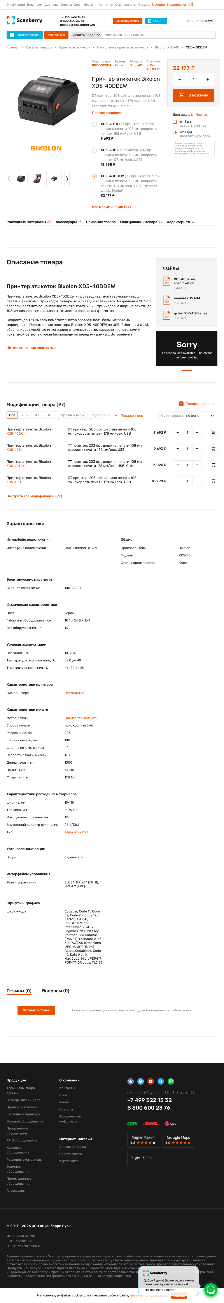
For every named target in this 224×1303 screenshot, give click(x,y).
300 (37, 415)
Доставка (51, 5)
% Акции (158, 5)
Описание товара (101, 222)
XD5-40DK (15, 433)
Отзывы (144, 5)
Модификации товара (141, 222)
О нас (63, 1095)
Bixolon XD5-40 (167, 47)
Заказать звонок (127, 20)
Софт (78, 5)
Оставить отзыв (36, 1010)
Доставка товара (72, 1147)
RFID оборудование (22, 1140)
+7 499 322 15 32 (72, 17)
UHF (50, 415)
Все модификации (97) (111, 207)
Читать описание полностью (31, 348)
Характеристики (181, 222)
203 (24, 415)
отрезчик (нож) (72, 415)
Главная (13, 47)
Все (12, 415)
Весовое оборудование (25, 1121)
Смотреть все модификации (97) (34, 496)
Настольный (74, 693)
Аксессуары (69, 222)
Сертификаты (125, 5)
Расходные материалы (29, 222)
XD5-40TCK (16, 466)
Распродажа (56, 34)
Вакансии (34, 5)
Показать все (132, 416)
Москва (201, 115)
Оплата (66, 5)
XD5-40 (136, 65)
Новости (90, 5)
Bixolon (121, 65)
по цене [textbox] (180, 415)
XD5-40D (14, 482)
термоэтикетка (76, 832)
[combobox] (187, 415)
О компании (16, 5)
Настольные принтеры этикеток (122, 47)
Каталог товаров (39, 47)
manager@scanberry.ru (77, 25)
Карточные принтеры (24, 1114)
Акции (64, 1102)
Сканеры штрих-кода (23, 1100)
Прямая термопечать (81, 718)
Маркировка (177, 5)
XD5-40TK (15, 450)
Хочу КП (158, 20)
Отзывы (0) (19, 990)
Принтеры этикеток (74, 47)
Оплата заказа (70, 1154)
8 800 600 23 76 (72, 21)
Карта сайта (69, 1161)
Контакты (106, 5)
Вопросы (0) (55, 990)
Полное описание (107, 113)
